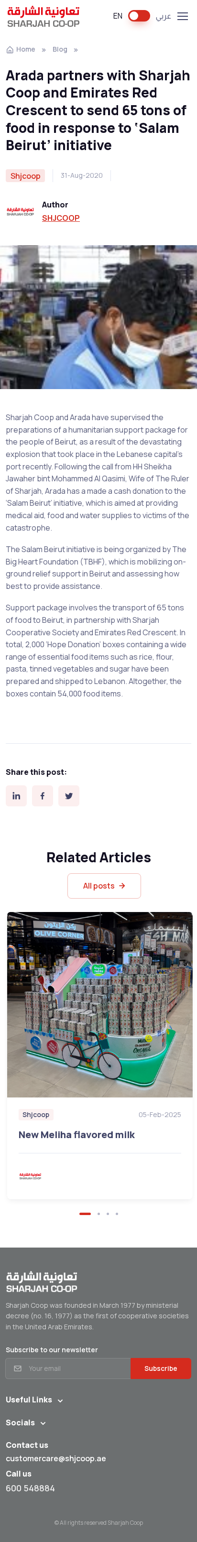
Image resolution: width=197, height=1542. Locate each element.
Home (25, 49)
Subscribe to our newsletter (52, 1349)
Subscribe (160, 1368)
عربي (163, 16)
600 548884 (30, 1488)
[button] (85, 1214)
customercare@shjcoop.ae (56, 1458)
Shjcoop (27, 1052)
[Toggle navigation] (182, 16)
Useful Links (29, 1399)
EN (117, 16)
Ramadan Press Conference (74, 1072)
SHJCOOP (61, 218)
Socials (20, 1422)
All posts (99, 885)
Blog (60, 49)
